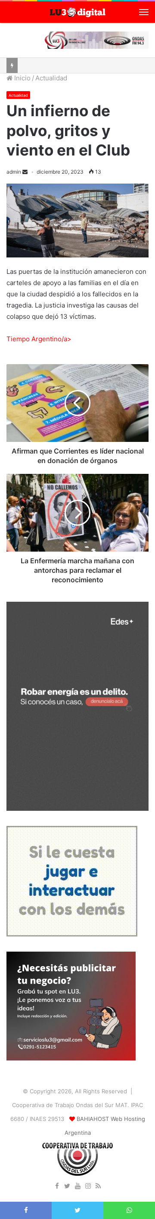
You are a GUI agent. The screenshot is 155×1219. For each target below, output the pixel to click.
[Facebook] (57, 1186)
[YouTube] (77, 1186)
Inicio (21, 78)
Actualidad (51, 78)
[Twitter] (67, 1186)
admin (13, 171)
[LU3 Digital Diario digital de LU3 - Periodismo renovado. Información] (77, 12)
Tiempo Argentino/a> (38, 339)
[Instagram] (88, 1186)
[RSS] (98, 1186)
